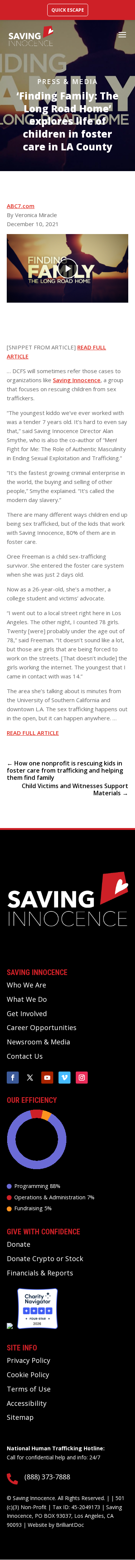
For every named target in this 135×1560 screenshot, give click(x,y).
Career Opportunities (41, 1027)
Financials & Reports (40, 1272)
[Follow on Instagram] (82, 1078)
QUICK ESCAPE (67, 10)
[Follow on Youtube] (47, 1078)
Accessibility (26, 1403)
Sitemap (20, 1417)
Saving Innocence (76, 380)
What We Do (27, 999)
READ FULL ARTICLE (33, 732)
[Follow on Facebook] (13, 1078)
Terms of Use (29, 1388)
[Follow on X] (30, 1078)
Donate (18, 1244)
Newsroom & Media (38, 1041)
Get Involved (27, 1013)
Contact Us (25, 1056)
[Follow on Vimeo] (64, 1078)
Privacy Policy (28, 1360)
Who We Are (26, 984)
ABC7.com (20, 206)
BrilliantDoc (70, 1524)
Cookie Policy (28, 1374)
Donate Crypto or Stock (45, 1258)
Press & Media (67, 81)
